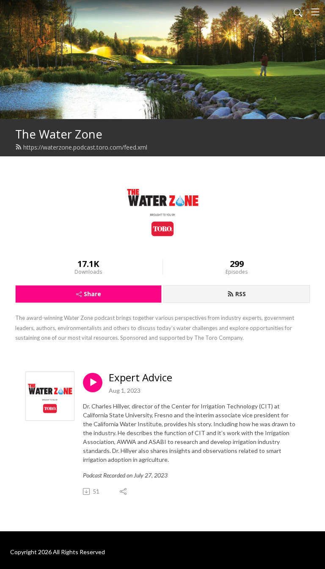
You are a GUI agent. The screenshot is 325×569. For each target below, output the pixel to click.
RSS (240, 294)
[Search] (298, 11)
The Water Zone (58, 134)
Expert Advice (140, 378)
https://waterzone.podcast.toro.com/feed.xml (85, 147)
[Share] (124, 491)
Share (92, 294)
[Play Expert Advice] (92, 382)
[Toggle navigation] (315, 12)
